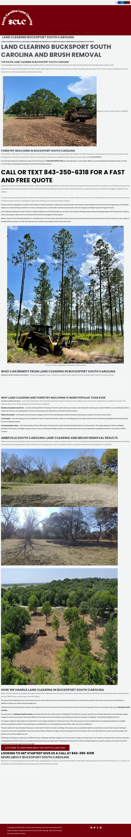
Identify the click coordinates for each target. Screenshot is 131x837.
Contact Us (87, 32)
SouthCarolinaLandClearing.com (101, 389)
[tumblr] (97, 828)
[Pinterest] (101, 828)
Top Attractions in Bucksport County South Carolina (19, 771)
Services (51, 32)
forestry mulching (58, 728)
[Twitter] (94, 828)
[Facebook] (91, 828)
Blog (77, 32)
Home (42, 32)
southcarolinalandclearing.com (40, 164)
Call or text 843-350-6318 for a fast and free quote (63, 176)
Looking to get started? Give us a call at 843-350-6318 (47, 753)
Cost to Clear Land (65, 32)
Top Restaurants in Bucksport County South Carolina (19, 768)
